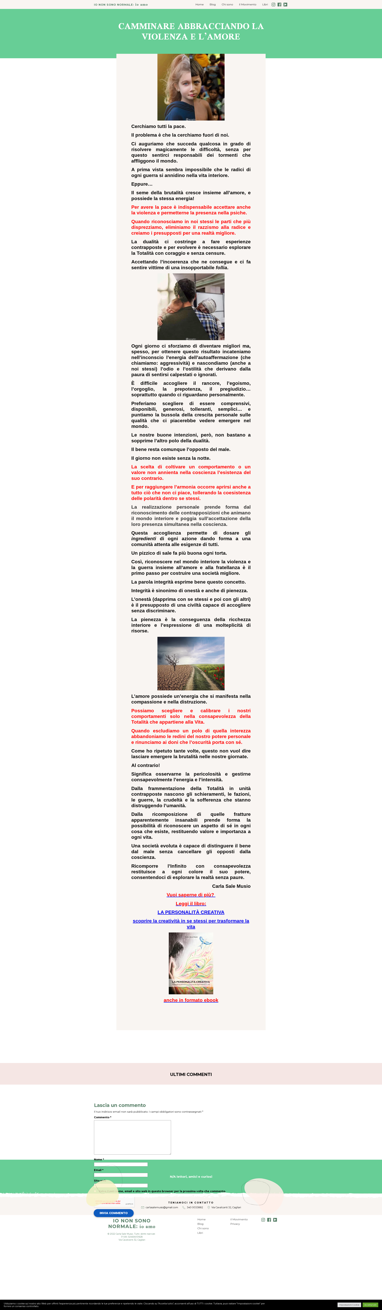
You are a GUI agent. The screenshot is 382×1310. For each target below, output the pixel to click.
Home (199, 4)
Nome (99, 1159)
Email (98, 1170)
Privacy (235, 1223)
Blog (213, 4)
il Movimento (247, 4)
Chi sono (227, 4)
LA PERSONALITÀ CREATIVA (191, 912)
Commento (102, 1117)
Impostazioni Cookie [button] (349, 1305)
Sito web (100, 1180)
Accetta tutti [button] (370, 1305)
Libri (265, 4)
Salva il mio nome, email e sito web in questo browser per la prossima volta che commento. (162, 1191)
